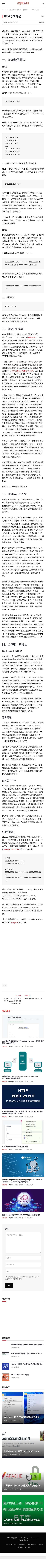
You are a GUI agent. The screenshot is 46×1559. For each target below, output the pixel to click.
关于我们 (13, 1544)
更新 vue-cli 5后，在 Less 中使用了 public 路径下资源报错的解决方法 (12, 1001)
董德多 (5, 22)
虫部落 (41, 1544)
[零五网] (23, 3)
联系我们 (22, 1544)
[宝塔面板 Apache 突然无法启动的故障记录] (23, 1476)
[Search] (43, 3)
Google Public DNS (12, 849)
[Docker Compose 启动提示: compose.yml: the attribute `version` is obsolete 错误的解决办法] (23, 1165)
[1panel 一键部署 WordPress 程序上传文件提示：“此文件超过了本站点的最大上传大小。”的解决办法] (5, 1366)
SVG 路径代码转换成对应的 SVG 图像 (15, 1146)
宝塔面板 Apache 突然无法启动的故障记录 (22, 1487)
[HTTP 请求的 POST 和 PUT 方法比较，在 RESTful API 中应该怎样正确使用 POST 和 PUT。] (23, 1097)
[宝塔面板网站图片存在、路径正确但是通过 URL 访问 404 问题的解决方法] (23, 1510)
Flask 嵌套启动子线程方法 (33, 999)
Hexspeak (14, 922)
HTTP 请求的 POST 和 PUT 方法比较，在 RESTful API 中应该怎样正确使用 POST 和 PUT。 (22, 1112)
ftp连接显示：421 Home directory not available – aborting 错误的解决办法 (20, 1077)
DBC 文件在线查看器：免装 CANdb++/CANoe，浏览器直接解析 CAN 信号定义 (23, 1042)
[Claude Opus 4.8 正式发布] (5, 1377)
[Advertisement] (23, 953)
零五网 (13, 1537)
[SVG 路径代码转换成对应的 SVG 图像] (23, 1132)
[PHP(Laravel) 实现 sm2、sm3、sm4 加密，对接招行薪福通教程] (23, 1442)
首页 (6, 1544)
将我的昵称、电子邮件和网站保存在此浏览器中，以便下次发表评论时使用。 (23, 1277)
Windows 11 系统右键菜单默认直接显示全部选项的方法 (23, 1418)
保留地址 (31, 337)
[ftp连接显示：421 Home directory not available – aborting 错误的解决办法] (23, 1061)
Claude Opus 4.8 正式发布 (20, 1375)
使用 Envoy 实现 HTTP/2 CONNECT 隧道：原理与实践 (21, 1215)
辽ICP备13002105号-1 (24, 1547)
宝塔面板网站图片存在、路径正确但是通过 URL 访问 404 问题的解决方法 (23, 1521)
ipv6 (4, 985)
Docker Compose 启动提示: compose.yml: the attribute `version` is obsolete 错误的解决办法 (22, 1180)
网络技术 (41, 22)
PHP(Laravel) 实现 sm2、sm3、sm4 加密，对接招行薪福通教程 (23, 1452)
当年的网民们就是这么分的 (22, 371)
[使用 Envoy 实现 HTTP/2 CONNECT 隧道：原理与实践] (23, 1200)
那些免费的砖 (32, 1544)
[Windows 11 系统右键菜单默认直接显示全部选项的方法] (23, 1408)
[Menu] (3, 3)
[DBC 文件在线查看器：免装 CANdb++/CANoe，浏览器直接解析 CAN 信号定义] (23, 1026)
